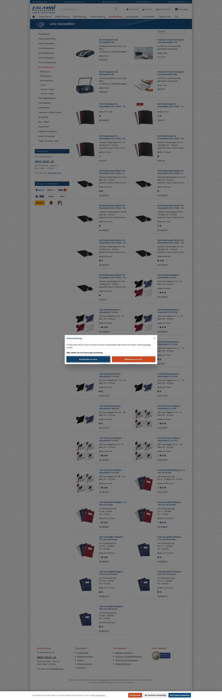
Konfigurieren (135, 695)
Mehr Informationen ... (98, 695)
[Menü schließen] (154, 338)
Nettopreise (134, 359)
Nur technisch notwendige (155, 695)
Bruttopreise (88, 359)
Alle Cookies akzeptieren (179, 695)
